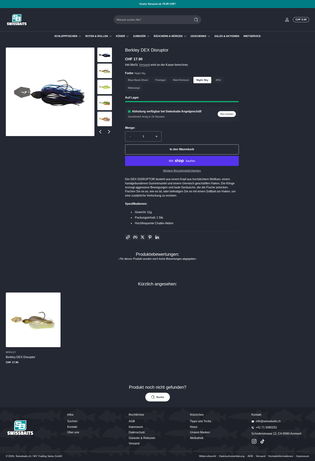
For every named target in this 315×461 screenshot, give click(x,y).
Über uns (73, 432)
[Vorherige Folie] (100, 131)
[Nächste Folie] (109, 131)
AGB (132, 421)
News (193, 426)
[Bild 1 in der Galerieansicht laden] (104, 55)
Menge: (130, 127)
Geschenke (198, 36)
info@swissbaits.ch (268, 421)
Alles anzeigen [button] (226, 114)
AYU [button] (218, 80)
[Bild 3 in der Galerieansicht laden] (104, 87)
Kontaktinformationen (281, 456)
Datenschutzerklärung (231, 456)
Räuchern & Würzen (168, 36)
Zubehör (139, 36)
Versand (144, 64)
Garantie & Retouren (142, 438)
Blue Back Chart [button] (138, 80)
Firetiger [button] (160, 80)
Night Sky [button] (202, 80)
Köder (120, 36)
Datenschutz (137, 432)
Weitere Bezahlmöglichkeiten (182, 170)
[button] (300, 19)
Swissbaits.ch (23, 456)
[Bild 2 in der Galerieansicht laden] (104, 71)
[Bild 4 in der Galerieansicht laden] (104, 103)
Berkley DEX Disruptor (20, 357)
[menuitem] (96, 421)
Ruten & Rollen (96, 36)
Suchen (72, 421)
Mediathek (196, 438)
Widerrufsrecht (207, 456)
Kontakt (72, 426)
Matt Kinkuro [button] (181, 80)
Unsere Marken (200, 432)
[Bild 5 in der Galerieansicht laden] (104, 119)
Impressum (136, 426)
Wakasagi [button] (134, 87)
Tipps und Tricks (200, 421)
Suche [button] (160, 397)
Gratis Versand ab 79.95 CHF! (157, 3)
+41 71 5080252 (266, 427)
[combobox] (152, 19)
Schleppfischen (65, 36)
